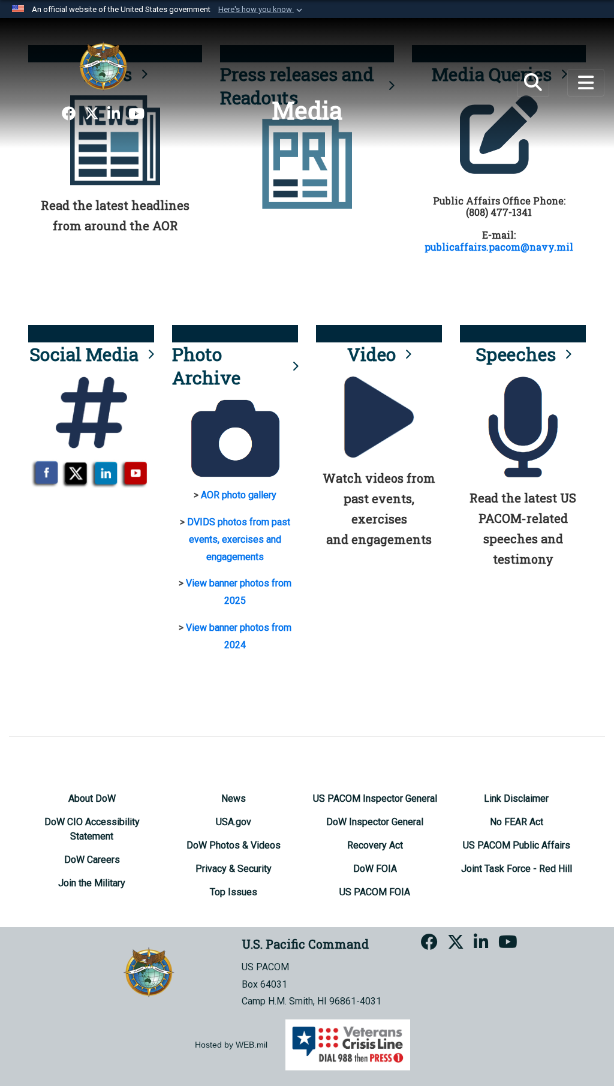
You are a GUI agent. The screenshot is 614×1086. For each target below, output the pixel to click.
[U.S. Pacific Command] (103, 66)
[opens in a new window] (69, 114)
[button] (261, 10)
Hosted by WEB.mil (231, 1044)
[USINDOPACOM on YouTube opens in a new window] (136, 114)
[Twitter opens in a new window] (92, 114)
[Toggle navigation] (585, 83)
